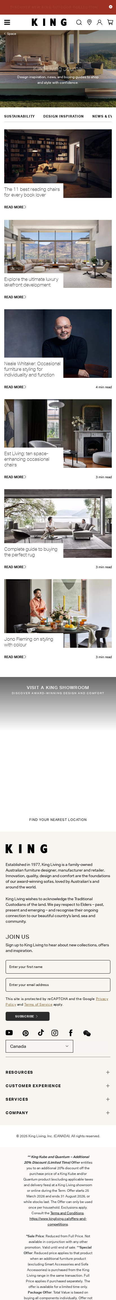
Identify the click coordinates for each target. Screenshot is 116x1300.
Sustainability (19, 116)
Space (11, 34)
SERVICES (17, 1099)
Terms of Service (38, 1004)
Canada (18, 1046)
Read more (14, 207)
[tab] (58, 1072)
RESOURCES (19, 1072)
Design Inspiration (63, 116)
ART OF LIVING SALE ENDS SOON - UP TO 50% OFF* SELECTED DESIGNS (54, 7)
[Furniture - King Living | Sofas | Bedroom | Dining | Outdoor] (49, 22)
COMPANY (17, 1113)
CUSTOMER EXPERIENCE (33, 1086)
